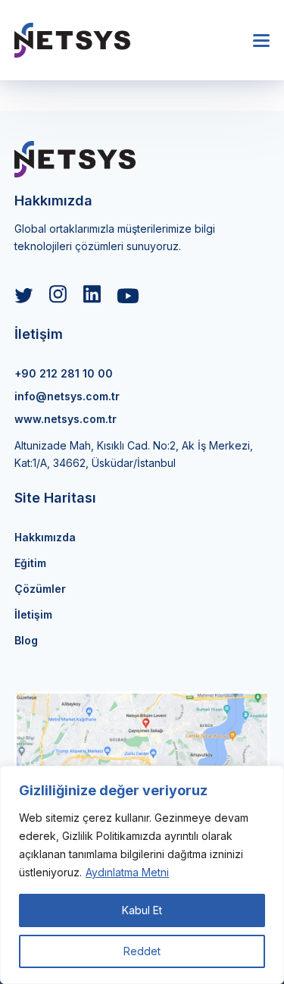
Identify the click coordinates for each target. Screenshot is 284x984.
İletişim (33, 614)
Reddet (142, 951)
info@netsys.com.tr (67, 396)
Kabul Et (142, 910)
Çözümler (40, 588)
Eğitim (30, 562)
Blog (26, 640)
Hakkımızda (45, 537)
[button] (261, 40)
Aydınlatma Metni (127, 872)
